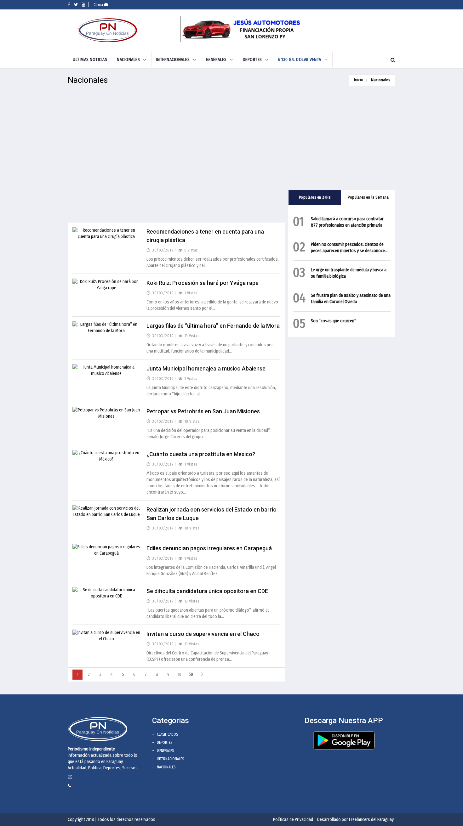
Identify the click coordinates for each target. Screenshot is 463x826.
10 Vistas (191, 421)
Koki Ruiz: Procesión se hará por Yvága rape (202, 283)
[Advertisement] (176, 157)
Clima (99, 4)
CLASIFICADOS (167, 734)
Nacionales (380, 79)
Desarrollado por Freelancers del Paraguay (355, 819)
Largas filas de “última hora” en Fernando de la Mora (213, 325)
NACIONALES (128, 59)
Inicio (358, 79)
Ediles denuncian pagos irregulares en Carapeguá (209, 548)
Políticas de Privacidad (293, 819)
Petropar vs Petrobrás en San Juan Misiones (203, 411)
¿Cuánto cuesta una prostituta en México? (200, 454)
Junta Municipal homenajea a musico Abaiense (206, 368)
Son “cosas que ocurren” (333, 321)
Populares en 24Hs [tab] (315, 197)
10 (179, 674)
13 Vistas (191, 336)
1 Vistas (190, 293)
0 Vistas (190, 250)
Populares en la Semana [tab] (368, 197)
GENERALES (216, 59)
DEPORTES (252, 59)
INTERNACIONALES (173, 59)
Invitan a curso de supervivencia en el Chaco (203, 634)
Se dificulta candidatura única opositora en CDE (207, 591)
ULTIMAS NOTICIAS (90, 59)
